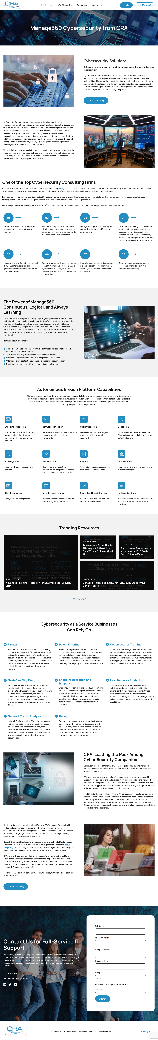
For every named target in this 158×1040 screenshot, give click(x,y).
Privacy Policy (147, 1031)
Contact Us (97, 5)
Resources (82, 5)
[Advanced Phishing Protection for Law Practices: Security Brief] (41, 562)
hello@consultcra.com (18, 978)
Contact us (20, 960)
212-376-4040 (144, 5)
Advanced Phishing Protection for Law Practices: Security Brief (38, 584)
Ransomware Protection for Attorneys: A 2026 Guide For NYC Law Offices (136, 551)
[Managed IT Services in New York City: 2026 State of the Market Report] (117, 575)
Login (126, 5)
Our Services (46, 5)
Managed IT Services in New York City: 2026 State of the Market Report (114, 584)
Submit (102, 998)
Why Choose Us (65, 5)
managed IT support (67, 188)
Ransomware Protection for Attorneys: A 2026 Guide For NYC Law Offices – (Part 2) (98, 550)
